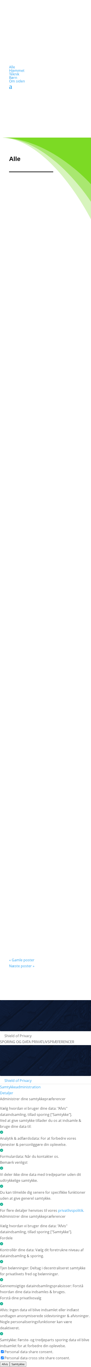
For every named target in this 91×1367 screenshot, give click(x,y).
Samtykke (18, 1364)
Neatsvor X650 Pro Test (43, 666)
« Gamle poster (21, 960)
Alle (12, 67)
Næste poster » (21, 966)
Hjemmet (17, 70)
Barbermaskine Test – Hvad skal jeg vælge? (41, 335)
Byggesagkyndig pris (40, 584)
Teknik (14, 74)
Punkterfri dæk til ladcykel (36, 927)
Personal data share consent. (28, 1351)
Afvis (5, 1364)
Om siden (17, 81)
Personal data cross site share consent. (37, 1358)
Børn (13, 77)
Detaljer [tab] (6, 1093)
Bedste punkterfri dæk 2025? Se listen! (43, 751)
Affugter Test (30, 502)
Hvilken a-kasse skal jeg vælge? (44, 247)
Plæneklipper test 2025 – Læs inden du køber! (45, 839)
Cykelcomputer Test (39, 420)
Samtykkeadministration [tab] (20, 1087)
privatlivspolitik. (71, 1210)
